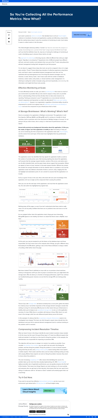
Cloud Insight (61, 362)
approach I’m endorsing (27, 58)
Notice (16, 416)
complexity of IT (34, 360)
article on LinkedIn (36, 36)
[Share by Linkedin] (9, 42)
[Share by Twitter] (9, 38)
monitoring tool (50, 92)
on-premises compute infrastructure (49, 318)
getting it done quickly (41, 350)
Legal (20, 416)
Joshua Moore (22, 404)
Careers (11, 416)
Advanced (40, 32)
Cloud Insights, (34, 32)
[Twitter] (89, 416)
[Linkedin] (92, 416)
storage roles (32, 304)
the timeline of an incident (31, 345)
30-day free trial (41, 383)
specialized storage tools (45, 310)
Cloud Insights (62, 36)
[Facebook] (86, 416)
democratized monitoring (46, 381)
